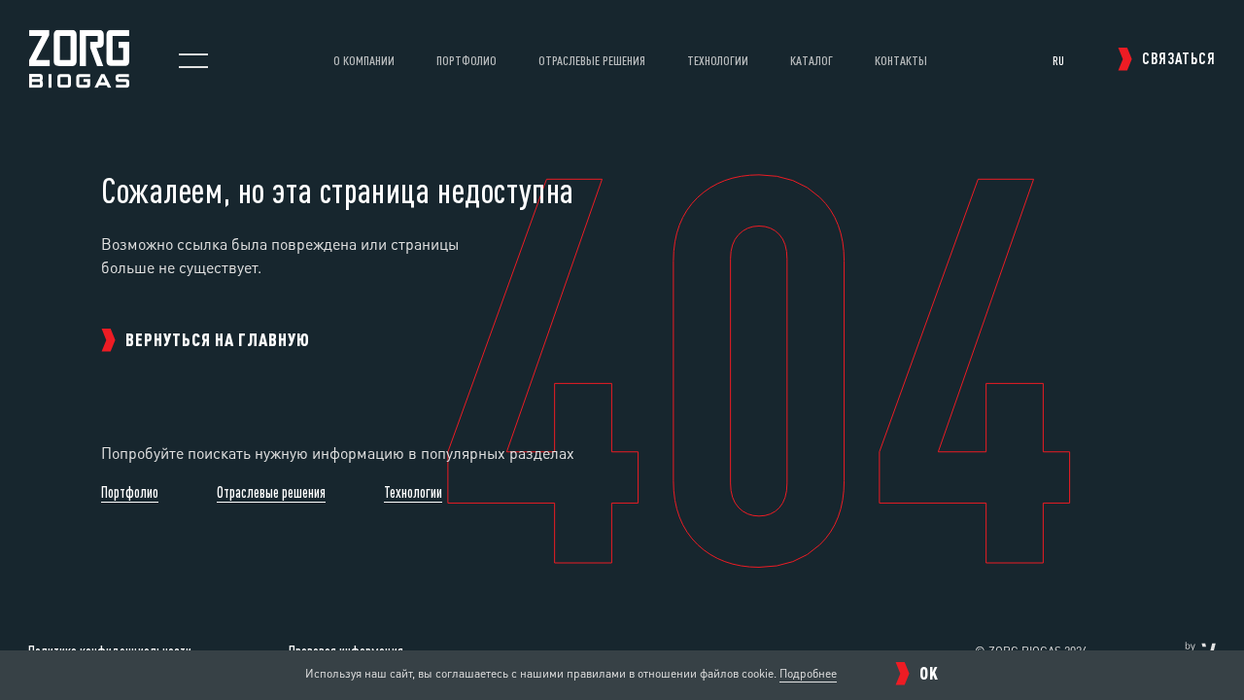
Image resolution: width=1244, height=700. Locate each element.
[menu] (193, 60)
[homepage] (79, 82)
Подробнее (808, 673)
